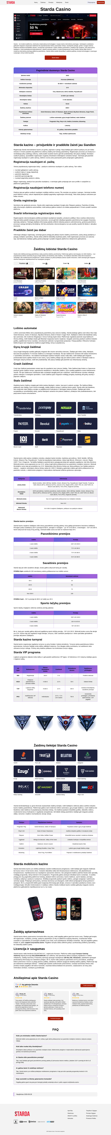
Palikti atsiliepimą (88, 985)
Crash (65, 263)
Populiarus (22, 263)
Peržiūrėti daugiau (56, 1018)
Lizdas (86, 263)
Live (44, 263)
